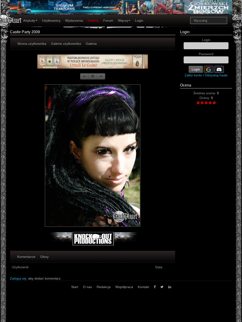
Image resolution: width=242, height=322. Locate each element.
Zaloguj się (18, 278)
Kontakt (143, 287)
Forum (108, 20)
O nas (87, 287)
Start (74, 287)
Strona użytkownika (31, 43)
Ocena (185, 85)
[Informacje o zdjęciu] (92, 76)
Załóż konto (193, 75)
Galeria (93, 20)
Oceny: (205, 98)
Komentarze (26, 257)
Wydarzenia (74, 20)
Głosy (44, 257)
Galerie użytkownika (66, 43)
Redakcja (104, 287)
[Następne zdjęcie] (101, 76)
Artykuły (29, 20)
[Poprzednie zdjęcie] (84, 76)
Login (139, 20)
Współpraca (124, 287)
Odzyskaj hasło (216, 75)
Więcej (123, 20)
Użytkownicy (51, 20)
